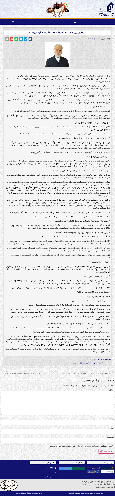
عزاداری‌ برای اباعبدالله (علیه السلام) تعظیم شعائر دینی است (57, 32)
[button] (75, 21)
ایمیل (111, 428)
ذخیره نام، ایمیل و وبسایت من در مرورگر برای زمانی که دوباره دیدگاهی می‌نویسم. (81, 446)
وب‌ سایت (110, 437)
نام (112, 419)
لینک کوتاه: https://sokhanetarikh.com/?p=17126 (91, 363)
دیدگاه (111, 390)
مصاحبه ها (105, 359)
